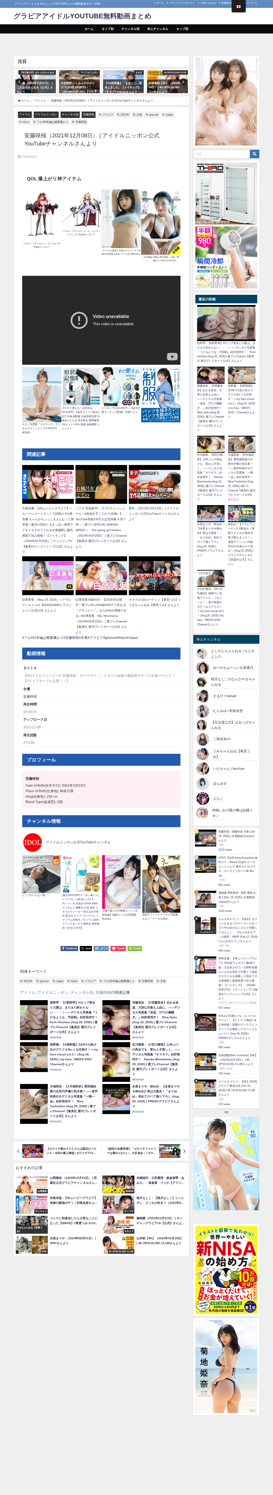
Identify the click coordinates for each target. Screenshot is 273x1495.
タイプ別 (108, 28)
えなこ (218, 798)
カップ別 (182, 28)
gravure (153, 114)
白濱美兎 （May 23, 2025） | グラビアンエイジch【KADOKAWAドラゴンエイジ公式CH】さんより (47, 605)
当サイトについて (247, 3)
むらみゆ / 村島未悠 (228, 710)
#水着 (83, 637)
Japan (169, 114)
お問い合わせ (208, 3)
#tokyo (122, 637)
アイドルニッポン (46, 114)
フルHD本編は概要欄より (52, 122)
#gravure (110, 637)
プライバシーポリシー (182, 3)
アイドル (24, 114)
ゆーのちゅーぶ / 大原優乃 (233, 667)
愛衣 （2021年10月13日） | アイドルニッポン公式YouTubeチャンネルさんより (154, 514)
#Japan (132, 637)
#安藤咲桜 (71, 637)
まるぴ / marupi (224, 695)
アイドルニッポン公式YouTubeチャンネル (78, 842)
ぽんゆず (220, 783)
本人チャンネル (157, 28)
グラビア (107, 114)
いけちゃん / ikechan (229, 768)
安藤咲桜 (88, 114)
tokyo (26, 122)
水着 (139, 114)
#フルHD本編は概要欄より (42, 637)
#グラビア (95, 637)
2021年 (125, 114)
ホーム (160, 3)
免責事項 (226, 3)
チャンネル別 (130, 28)
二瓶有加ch (221, 739)
